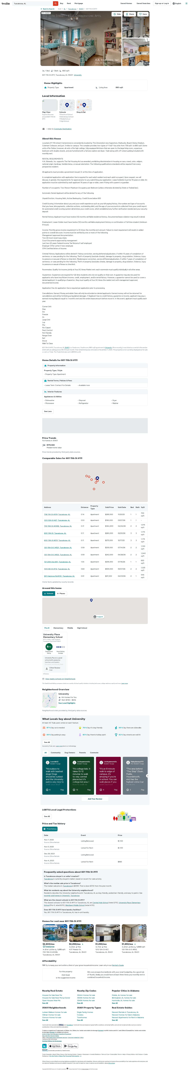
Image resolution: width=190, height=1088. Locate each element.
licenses (100, 1030)
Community (55, 753)
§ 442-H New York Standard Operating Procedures (56, 1034)
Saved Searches (143, 3)
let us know (111, 1063)
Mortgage (79, 3)
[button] (55, 3)
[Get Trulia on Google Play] (70, 1046)
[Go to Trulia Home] (7, 3)
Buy (61, 3)
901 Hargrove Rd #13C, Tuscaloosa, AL (59, 576)
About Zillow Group (58, 1054)
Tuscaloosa (72, 9)
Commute (94, 753)
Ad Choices (139, 1054)
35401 (81, 9)
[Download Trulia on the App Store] (55, 1046)
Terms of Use (105, 1054)
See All (48, 742)
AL (65, 9)
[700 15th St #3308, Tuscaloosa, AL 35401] (55, 933)
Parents (82, 753)
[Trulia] (44, 1046)
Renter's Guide (118, 965)
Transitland (70, 1025)
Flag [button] (62, 790)
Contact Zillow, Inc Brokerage (52, 1041)
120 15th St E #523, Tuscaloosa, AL (58, 547)
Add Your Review (95, 799)
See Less (49, 411)
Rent (69, 3)
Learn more (124, 683)
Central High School (100, 903)
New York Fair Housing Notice (50, 1036)
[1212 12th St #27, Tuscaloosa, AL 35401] (107, 933)
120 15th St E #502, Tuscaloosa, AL (58, 555)
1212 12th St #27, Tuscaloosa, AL (57, 520)
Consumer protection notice (75, 1037)
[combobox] (35, 3)
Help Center (85, 1069)
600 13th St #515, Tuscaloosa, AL (57, 540)
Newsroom (86, 1054)
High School (82, 628)
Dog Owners (70, 753)
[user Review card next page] (148, 776)
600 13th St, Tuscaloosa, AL (55, 533)
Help (124, 1054)
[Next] (146, 939)
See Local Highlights (66, 703)
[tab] (48, 593)
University (78, 75)
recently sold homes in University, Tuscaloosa (61, 896)
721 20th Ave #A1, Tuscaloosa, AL (57, 562)
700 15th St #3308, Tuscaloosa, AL (58, 526)
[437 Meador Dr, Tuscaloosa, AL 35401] (81, 933)
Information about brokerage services (56, 1037)
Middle (70, 628)
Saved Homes (126, 3)
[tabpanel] (95, 849)
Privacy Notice (131, 1054)
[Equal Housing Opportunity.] (67, 1069)
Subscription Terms (115, 1054)
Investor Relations (95, 1054)
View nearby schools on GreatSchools (60, 679)
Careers (79, 1054)
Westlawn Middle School (74, 905)
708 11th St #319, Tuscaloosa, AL (57, 514)
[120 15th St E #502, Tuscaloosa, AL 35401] (134, 933)
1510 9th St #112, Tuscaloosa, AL (57, 569)
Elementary (58, 628)
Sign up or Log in (162, 3)
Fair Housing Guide (70, 1054)
